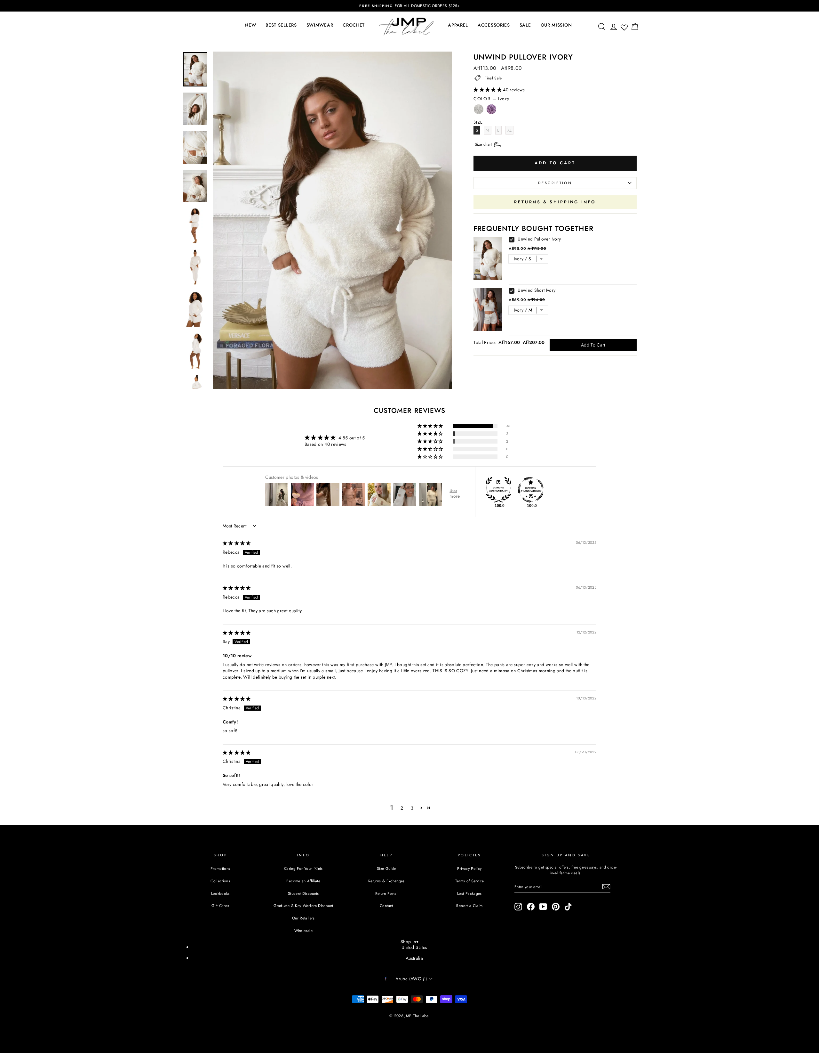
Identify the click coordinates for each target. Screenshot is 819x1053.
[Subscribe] (606, 887)
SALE (525, 25)
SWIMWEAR (319, 25)
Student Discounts (303, 893)
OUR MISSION (556, 25)
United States (414, 947)
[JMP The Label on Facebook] (531, 906)
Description (555, 182)
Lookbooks (220, 893)
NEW (250, 25)
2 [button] (402, 808)
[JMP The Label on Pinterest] (556, 906)
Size (484, 144)
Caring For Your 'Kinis (303, 868)
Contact (386, 905)
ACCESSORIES (494, 25)
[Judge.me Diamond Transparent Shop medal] (531, 489)
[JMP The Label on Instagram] (518, 906)
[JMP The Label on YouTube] (543, 906)
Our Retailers (303, 918)
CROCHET (354, 25)
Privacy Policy (469, 868)
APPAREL (458, 25)
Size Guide (386, 868)
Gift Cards (220, 905)
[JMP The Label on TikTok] (568, 906)
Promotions (220, 868)
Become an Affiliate (303, 881)
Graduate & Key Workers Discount (303, 905)
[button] (488, 89)
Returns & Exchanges (386, 881)
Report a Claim (469, 905)
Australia (414, 958)
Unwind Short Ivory (536, 290)
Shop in (409, 941)
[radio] (478, 111)
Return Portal (386, 893)
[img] (237, 543)
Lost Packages (469, 893)
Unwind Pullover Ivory (539, 239)
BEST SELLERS (281, 25)
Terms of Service (469, 881)
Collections (220, 881)
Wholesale (303, 930)
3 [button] (412, 808)
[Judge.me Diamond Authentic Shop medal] (498, 489)
